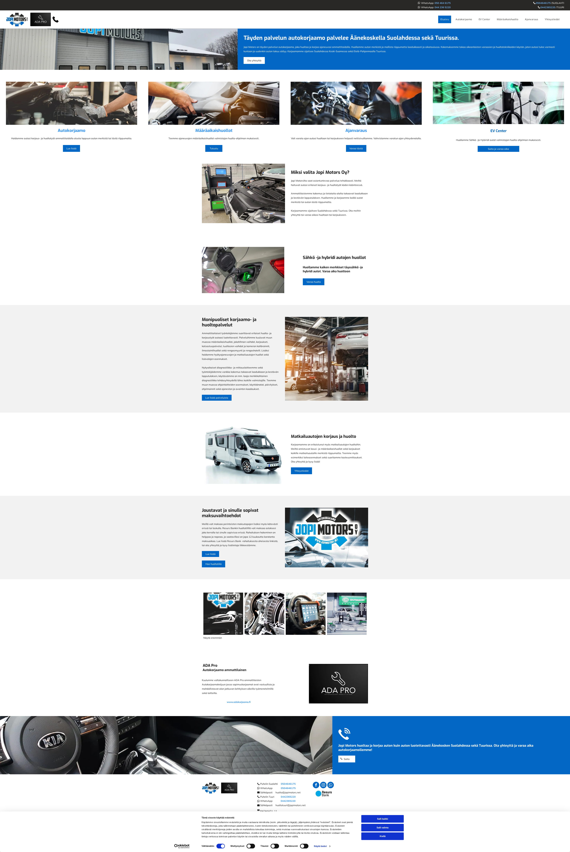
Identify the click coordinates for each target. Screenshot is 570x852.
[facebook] (316, 785)
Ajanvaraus (356, 130)
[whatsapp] (330, 785)
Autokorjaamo (71, 130)
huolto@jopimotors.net (288, 792)
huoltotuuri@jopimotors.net (291, 805)
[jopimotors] (71, 103)
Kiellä (382, 836)
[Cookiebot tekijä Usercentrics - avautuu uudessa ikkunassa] (182, 846)
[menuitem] (445, 19)
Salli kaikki (382, 819)
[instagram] (323, 785)
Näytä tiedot (320, 846)
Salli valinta (382, 827)
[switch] (251, 846)
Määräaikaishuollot (213, 130)
